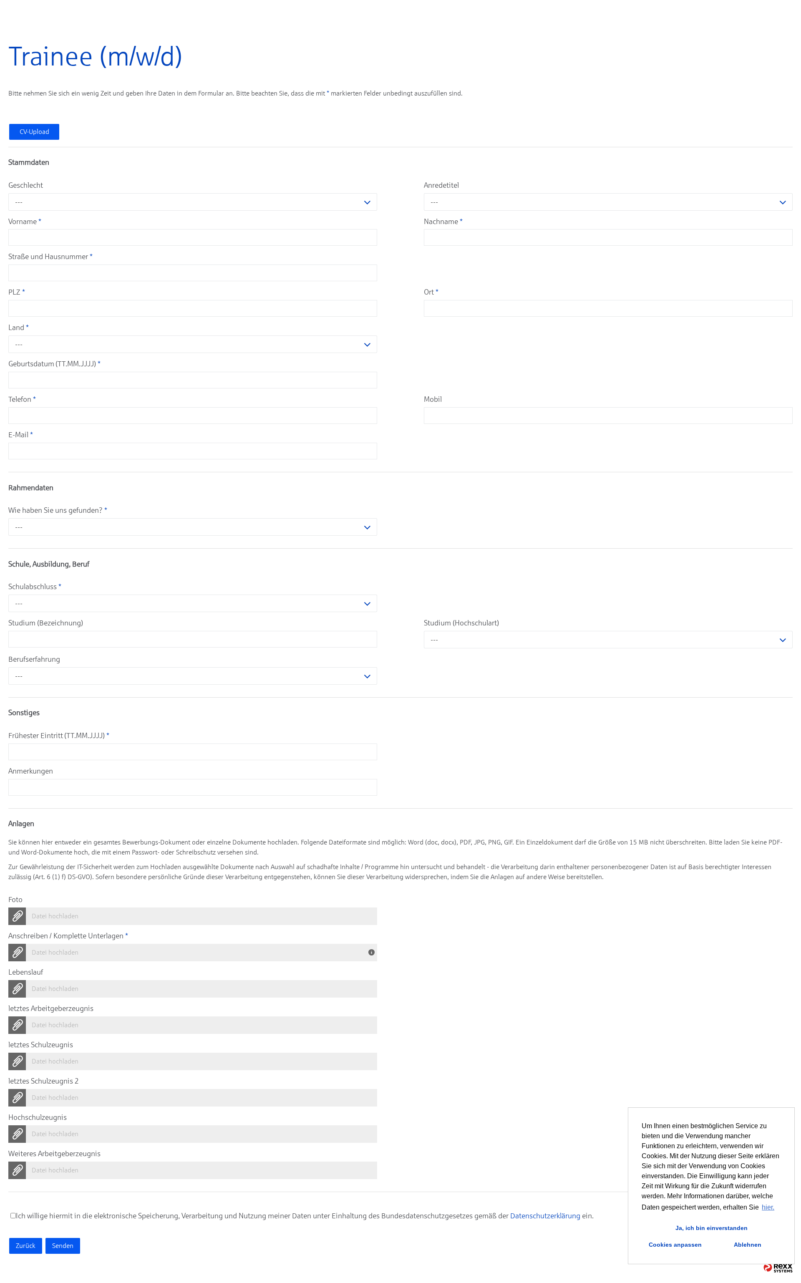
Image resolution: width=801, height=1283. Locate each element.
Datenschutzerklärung (545, 1216)
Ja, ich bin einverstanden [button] (711, 1228)
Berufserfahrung (34, 659)
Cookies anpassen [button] (675, 1244)
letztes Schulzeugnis (40, 1045)
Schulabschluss (34, 586)
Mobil (433, 399)
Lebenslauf (25, 972)
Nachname (443, 221)
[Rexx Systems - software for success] (778, 1267)
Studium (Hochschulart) (461, 623)
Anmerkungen (30, 771)
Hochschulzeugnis (37, 1117)
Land (18, 327)
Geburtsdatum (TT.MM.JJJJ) (54, 364)
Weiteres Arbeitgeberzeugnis (54, 1153)
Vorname (24, 221)
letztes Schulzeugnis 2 (43, 1081)
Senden (62, 1245)
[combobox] (192, 202)
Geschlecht (25, 185)
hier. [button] (768, 1207)
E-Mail (20, 435)
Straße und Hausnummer (50, 256)
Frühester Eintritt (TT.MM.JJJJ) (58, 735)
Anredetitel (441, 185)
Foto (15, 899)
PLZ (16, 292)
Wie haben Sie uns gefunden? (57, 510)
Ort (431, 292)
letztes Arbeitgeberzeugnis (50, 1008)
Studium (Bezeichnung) (45, 623)
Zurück (25, 1245)
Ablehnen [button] (747, 1244)
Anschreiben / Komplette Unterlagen (68, 936)
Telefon (22, 399)
